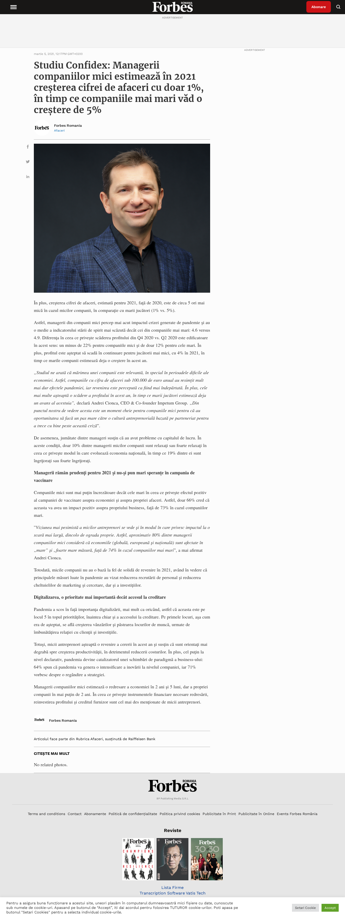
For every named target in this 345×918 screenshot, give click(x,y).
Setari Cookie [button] (305, 908)
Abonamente (95, 814)
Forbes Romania (68, 125)
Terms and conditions (46, 814)
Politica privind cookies (180, 814)
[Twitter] (28, 162)
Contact (75, 814)
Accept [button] (330, 908)
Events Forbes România (297, 814)
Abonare (318, 7)
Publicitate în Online (256, 814)
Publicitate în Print (219, 814)
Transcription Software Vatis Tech (173, 893)
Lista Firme (172, 887)
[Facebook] (28, 148)
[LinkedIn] (28, 177)
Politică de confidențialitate (133, 814)
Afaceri (59, 130)
